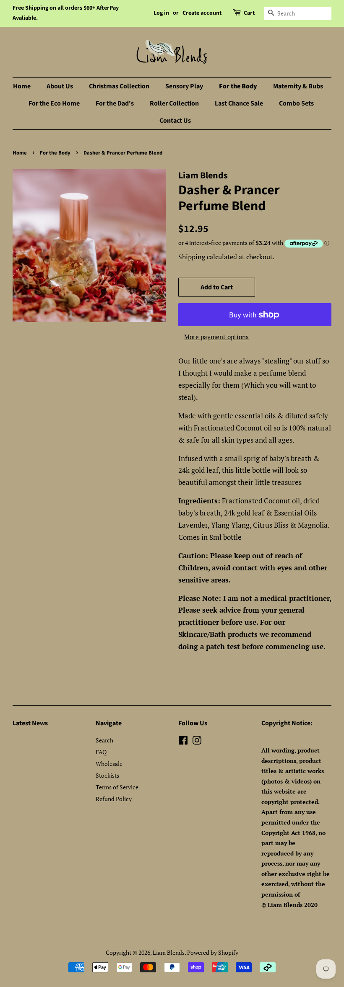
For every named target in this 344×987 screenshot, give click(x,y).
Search (104, 740)
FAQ (101, 752)
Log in (161, 13)
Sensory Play (184, 86)
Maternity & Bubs (298, 86)
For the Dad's (115, 103)
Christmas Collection (119, 86)
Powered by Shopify (212, 952)
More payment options (216, 336)
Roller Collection (174, 103)
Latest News (30, 723)
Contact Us (175, 120)
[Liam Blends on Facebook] (183, 742)
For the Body (238, 86)
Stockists (107, 775)
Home (22, 86)
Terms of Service (117, 787)
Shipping (191, 256)
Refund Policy (114, 799)
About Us (60, 86)
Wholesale (109, 764)
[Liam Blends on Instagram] (196, 742)
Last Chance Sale (239, 103)
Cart (249, 13)
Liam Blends (169, 952)
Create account (202, 13)
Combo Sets (296, 103)
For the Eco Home (54, 103)
